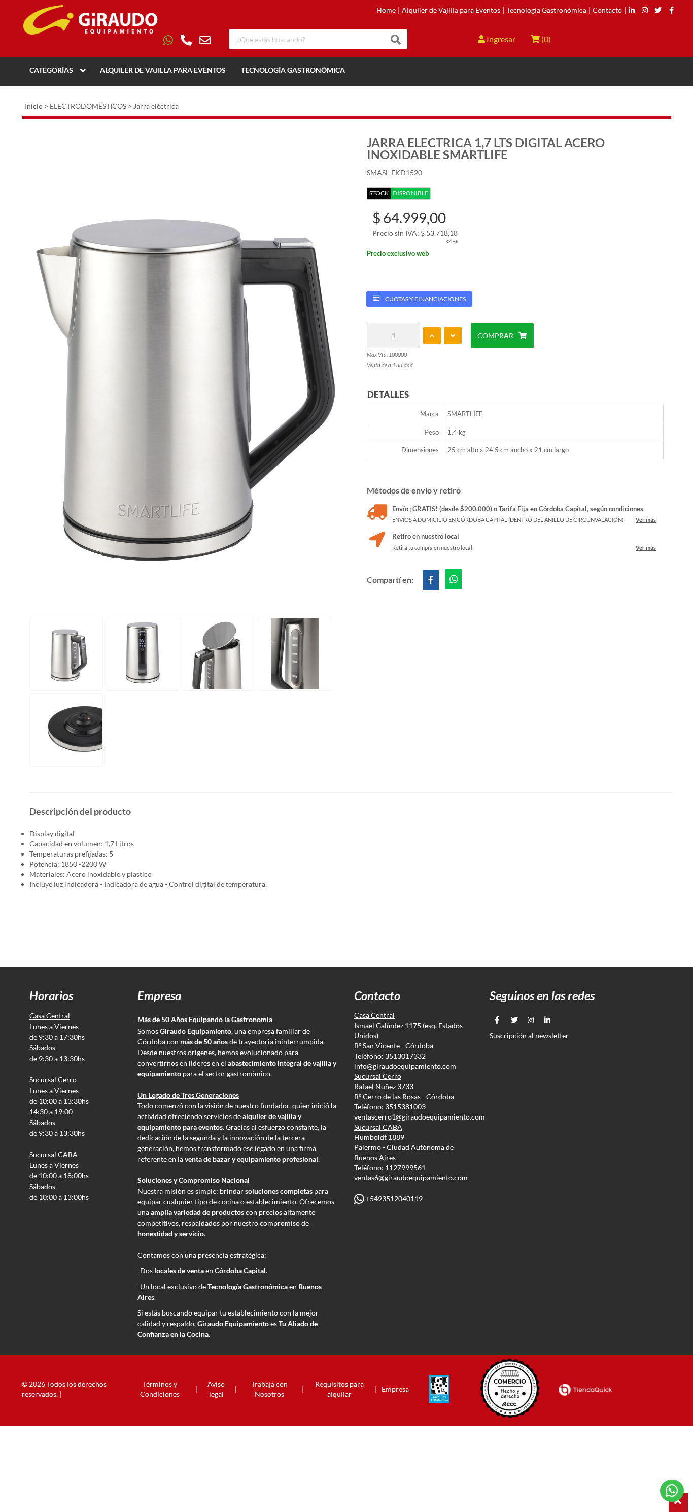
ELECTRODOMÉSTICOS (88, 106)
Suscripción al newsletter (529, 1035)
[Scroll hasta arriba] (678, 1502)
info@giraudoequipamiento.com (405, 1066)
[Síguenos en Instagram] (645, 10)
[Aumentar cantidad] (432, 335)
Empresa (395, 1389)
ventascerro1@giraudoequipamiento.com (419, 1116)
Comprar (495, 335)
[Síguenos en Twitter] (658, 10)
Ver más (646, 519)
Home (386, 10)
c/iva (452, 240)
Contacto (607, 10)
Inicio (34, 106)
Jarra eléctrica (156, 106)
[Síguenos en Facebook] (671, 10)
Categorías (51, 69)
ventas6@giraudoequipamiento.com (411, 1177)
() (545, 39)
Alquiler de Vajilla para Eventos (451, 10)
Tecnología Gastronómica (546, 10)
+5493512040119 (393, 1198)
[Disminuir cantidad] (453, 335)
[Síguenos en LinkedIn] (632, 10)
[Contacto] (187, 40)
